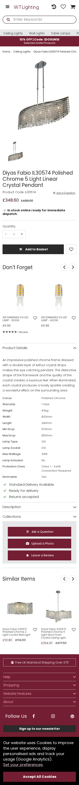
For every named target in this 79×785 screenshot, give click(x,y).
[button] (7, 152)
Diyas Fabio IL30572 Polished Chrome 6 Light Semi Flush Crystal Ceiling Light (53, 633)
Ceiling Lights (13, 33)
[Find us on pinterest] (72, 716)
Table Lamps (60, 33)
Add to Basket (36, 249)
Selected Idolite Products (39, 41)
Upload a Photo (42, 543)
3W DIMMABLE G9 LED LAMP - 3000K (15, 319)
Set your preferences (23, 764)
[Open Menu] (7, 7)
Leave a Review (42, 555)
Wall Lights (37, 33)
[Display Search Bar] (44, 5)
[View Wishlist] (63, 7)
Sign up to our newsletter (39, 729)
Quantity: (9, 226)
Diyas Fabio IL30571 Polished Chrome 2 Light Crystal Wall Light (16, 632)
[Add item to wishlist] (71, 249)
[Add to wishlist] (35, 318)
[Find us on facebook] (33, 716)
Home (6, 51)
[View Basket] (72, 7)
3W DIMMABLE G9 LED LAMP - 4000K (54, 319)
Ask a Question (65, 193)
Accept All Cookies (39, 776)
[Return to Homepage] (26, 7)
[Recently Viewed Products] (54, 7)
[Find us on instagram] (53, 716)
